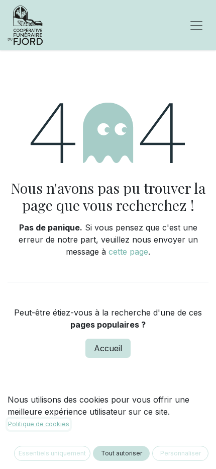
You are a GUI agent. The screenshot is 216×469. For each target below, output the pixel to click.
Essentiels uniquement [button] (52, 453)
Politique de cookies (38, 424)
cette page (128, 252)
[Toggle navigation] (196, 25)
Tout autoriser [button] (121, 453)
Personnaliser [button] (180, 453)
